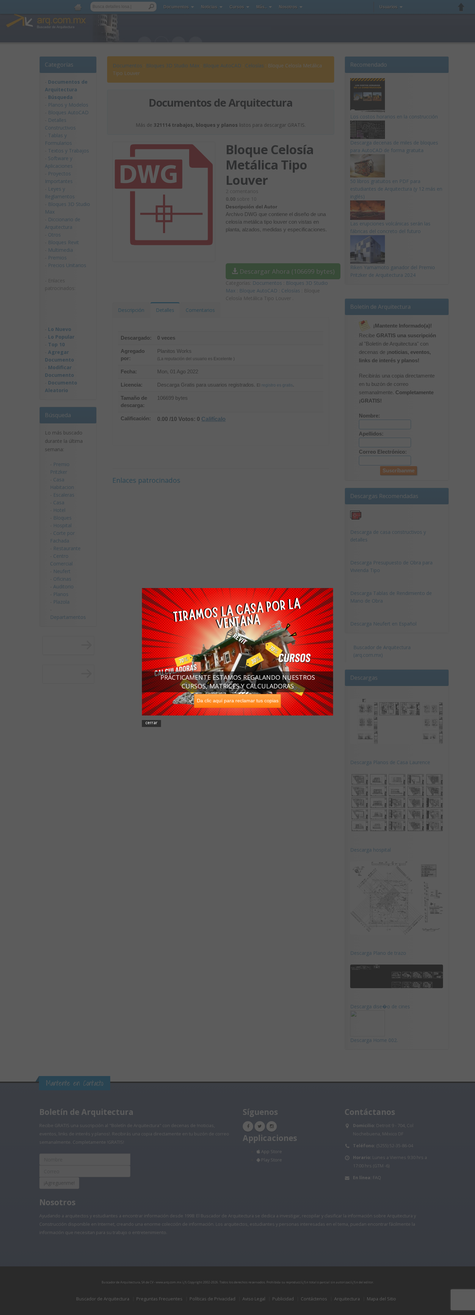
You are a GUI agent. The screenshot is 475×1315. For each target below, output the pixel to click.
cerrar (151, 723)
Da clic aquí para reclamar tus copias (238, 700)
